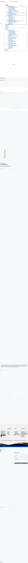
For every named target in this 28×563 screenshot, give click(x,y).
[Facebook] (1, 487)
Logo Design (10, 39)
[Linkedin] (1, 489)
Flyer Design (10, 18)
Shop (6, 25)
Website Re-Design (11, 8)
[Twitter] (5, 487)
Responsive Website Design (13, 7)
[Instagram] (2, 487)
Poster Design (11, 41)
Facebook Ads (11, 23)
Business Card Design (12, 17)
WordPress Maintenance (12, 37)
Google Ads (10, 46)
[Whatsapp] (3, 487)
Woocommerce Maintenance (13, 14)
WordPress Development (12, 9)
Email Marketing (11, 24)
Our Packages (8, 48)
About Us (7, 28)
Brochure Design (11, 16)
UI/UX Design (11, 11)
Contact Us (7, 50)
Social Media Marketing (12, 22)
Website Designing (11, 30)
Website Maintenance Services (13, 13)
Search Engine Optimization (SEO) (14, 21)
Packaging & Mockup (12, 19)
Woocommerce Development (13, 10)
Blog (6, 26)
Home (6, 4)
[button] (26, 1)
